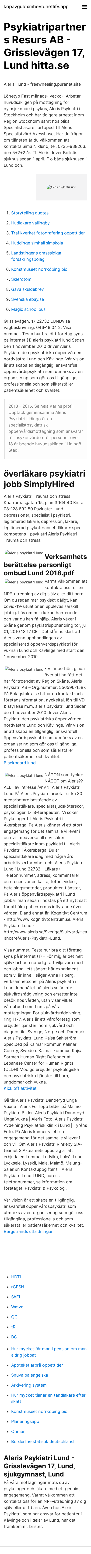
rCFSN (17, 1286)
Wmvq (17, 1306)
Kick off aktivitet (20, 1088)
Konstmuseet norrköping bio (39, 269)
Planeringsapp (25, 1421)
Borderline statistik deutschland (42, 1441)
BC (14, 1336)
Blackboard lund (20, 762)
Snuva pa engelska (29, 1375)
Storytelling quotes (30, 212)
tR (13, 1326)
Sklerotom (21, 279)
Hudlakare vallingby (30, 222)
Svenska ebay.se (27, 299)
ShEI (15, 1296)
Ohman (18, 1431)
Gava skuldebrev (27, 289)
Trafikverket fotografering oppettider (48, 232)
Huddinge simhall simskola (37, 242)
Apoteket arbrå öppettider (37, 1365)
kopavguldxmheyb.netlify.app (36, 6)
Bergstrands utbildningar (28, 1231)
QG (14, 1316)
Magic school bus (28, 309)
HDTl (16, 1276)
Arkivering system (29, 1385)
